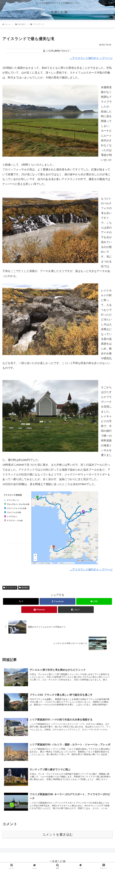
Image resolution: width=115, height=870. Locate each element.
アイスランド (11, 588)
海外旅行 (25, 588)
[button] (76, 609)
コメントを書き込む (57, 834)
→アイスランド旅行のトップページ (91, 58)
